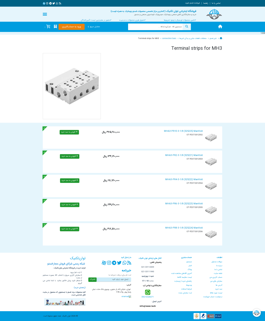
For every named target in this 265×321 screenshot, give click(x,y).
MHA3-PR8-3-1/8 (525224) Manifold (184, 228)
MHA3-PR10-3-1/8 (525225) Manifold (183, 131)
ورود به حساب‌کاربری (71, 27)
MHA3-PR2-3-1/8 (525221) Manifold (184, 155)
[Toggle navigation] (45, 14)
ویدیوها (189, 285)
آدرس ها (219, 285)
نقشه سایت (218, 273)
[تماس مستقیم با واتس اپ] (148, 292)
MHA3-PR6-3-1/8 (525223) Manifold (184, 203)
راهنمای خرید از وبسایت (183, 281)
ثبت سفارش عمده (185, 292)
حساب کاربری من (216, 277)
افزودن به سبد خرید (68, 132)
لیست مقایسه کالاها (184, 277)
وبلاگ (190, 269)
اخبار (190, 265)
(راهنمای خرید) (80, 287)
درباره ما (219, 265)
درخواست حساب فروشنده (212, 296)
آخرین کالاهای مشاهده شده (181, 273)
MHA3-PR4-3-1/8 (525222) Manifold (184, 179)
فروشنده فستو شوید (192, 3)
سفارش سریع (95, 26)
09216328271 (148, 296)
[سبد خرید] (47, 27)
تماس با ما (216, 3)
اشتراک (92, 279)
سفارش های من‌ (216, 281)
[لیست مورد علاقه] (55, 27)
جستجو (189, 261)
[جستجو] (187, 27)
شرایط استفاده (186, 289)
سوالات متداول (216, 261)
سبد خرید (218, 289)
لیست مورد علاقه (216, 292)
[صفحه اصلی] (220, 27)
